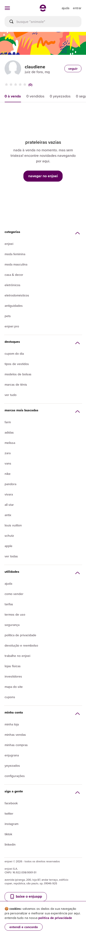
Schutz (9, 535)
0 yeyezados (60, 96)
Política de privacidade (20, 635)
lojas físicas (13, 666)
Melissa (10, 442)
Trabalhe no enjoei (17, 655)
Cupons (10, 697)
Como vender (14, 594)
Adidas (9, 432)
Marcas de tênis (16, 384)
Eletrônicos (12, 285)
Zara (8, 453)
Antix (8, 515)
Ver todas (11, 556)
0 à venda (13, 96)
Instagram (11, 824)
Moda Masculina (16, 264)
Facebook (11, 803)
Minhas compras (16, 745)
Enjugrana (12, 755)
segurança (12, 624)
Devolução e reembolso (21, 645)
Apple (8, 546)
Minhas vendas (15, 734)
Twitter (9, 813)
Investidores (13, 676)
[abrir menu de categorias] (7, 8)
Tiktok (8, 834)
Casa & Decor (14, 274)
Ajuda (8, 583)
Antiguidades (14, 305)
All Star (9, 504)
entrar (77, 8)
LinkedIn (10, 844)
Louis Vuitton (13, 525)
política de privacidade (55, 918)
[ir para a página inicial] (42, 10)
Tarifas (9, 604)
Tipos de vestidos (17, 364)
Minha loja (12, 724)
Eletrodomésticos (17, 295)
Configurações (15, 776)
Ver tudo (11, 395)
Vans (8, 463)
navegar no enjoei (43, 176)
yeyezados (12, 765)
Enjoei (9, 243)
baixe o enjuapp (28, 896)
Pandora (10, 484)
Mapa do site (14, 686)
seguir (73, 68)
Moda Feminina (15, 254)
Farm (8, 422)
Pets (8, 316)
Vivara (9, 494)
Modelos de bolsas (18, 374)
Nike (8, 473)
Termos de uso (15, 614)
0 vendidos (35, 96)
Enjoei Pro (12, 326)
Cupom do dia (14, 353)
